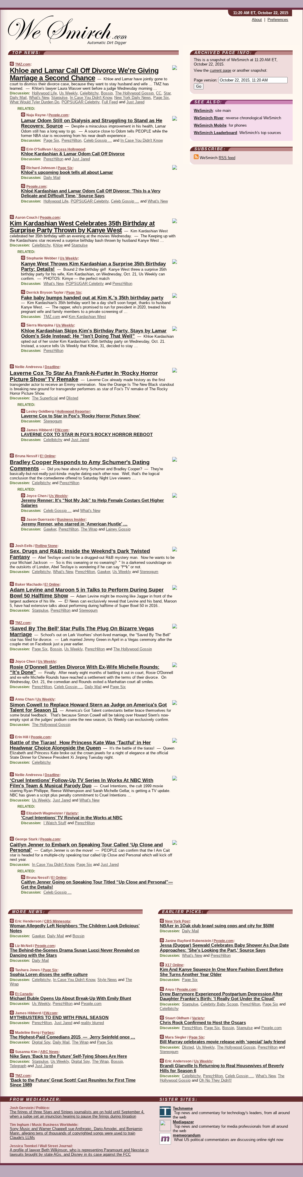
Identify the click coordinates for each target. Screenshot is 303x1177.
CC (158, 93)
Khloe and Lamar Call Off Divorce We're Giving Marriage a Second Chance (84, 74)
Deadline (52, 367)
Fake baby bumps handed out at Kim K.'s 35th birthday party (92, 298)
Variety (72, 813)
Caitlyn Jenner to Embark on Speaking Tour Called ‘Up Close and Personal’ (86, 847)
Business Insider (71, 519)
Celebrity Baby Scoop (219, 1004)
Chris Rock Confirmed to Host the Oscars (203, 1022)
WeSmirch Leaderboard (215, 132)
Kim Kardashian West (87, 316)
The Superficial (45, 398)
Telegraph (18, 1066)
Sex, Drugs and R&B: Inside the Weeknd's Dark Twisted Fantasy (80, 554)
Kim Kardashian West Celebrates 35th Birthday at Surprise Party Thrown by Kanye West (82, 227)
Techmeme (183, 1108)
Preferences (277, 19)
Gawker (49, 529)
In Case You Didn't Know (91, 97)
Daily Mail (18, 97)
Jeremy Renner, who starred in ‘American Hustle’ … (74, 523)
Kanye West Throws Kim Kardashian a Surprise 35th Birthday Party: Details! (93, 266)
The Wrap (89, 529)
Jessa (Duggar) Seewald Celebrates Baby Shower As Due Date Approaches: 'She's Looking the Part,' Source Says (224, 948)
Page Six (161, 97)
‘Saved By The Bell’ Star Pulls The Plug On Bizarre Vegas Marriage (82, 631)
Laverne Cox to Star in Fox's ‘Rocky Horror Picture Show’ (80, 415)
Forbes (48, 1032)
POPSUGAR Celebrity (80, 102)
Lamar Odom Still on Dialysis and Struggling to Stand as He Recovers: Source (91, 123)
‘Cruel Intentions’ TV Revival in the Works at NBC (72, 817)
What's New (39, 97)
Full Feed (110, 102)
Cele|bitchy (89, 93)
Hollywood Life (44, 93)
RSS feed (227, 158)
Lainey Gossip (118, 529)
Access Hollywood (69, 149)
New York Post (177, 921)
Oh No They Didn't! (215, 1080)
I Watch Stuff (54, 823)
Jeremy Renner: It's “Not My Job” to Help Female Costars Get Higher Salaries (92, 503)
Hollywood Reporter (73, 411)
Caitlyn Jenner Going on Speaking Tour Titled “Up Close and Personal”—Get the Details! (97, 884)
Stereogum (52, 421)
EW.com (61, 430)
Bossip (107, 93)
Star (167, 93)
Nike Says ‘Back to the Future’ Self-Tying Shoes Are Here (68, 1056)
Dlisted (72, 398)
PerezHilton (71, 140)
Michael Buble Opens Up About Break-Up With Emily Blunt (70, 998)
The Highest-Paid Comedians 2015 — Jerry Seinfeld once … (72, 1036)
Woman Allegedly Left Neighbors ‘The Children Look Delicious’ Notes (75, 928)
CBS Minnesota (57, 921)
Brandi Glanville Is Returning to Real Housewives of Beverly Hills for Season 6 (222, 1068)
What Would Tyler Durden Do (34, 102)
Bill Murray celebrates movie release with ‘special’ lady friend (223, 1041)
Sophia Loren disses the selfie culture (49, 974)
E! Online (47, 456)
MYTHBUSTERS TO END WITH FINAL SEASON (59, 1017)
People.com (58, 115)
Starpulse (59, 97)
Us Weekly (68, 93)
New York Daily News (132, 97)
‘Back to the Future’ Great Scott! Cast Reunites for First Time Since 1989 (73, 1083)
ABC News (49, 1052)
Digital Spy (41, 1042)
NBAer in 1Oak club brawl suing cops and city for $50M (217, 925)
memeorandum (187, 1135)
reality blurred (92, 1023)
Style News (107, 979)
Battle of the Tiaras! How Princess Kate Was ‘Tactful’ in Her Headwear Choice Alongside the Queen (80, 745)
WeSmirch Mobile (210, 125)
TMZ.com (22, 64)
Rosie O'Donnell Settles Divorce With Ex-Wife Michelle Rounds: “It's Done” (84, 669)
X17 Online (174, 965)
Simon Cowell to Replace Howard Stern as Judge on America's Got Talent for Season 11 (88, 707)
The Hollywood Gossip (134, 93)
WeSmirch (203, 110)
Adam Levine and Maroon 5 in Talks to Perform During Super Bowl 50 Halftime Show (87, 593)
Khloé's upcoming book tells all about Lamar (67, 172)
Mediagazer (183, 1122)
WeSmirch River (208, 118)
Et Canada (24, 994)
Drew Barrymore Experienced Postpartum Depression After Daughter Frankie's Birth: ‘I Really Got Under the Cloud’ (221, 996)
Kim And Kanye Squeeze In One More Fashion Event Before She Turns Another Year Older (221, 972)
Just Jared (135, 102)
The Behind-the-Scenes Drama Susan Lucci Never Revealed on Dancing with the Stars (74, 953)
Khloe (58, 245)
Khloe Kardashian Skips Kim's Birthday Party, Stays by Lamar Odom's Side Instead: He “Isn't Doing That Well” (94, 333)
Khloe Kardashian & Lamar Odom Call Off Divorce (73, 153)
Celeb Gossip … (98, 140)
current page (220, 70)
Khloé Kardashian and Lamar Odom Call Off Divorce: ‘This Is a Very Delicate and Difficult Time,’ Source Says (90, 193)
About (257, 19)
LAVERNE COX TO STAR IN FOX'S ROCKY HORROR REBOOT (87, 434)
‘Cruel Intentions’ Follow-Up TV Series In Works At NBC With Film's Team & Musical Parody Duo (81, 783)
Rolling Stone (46, 546)
